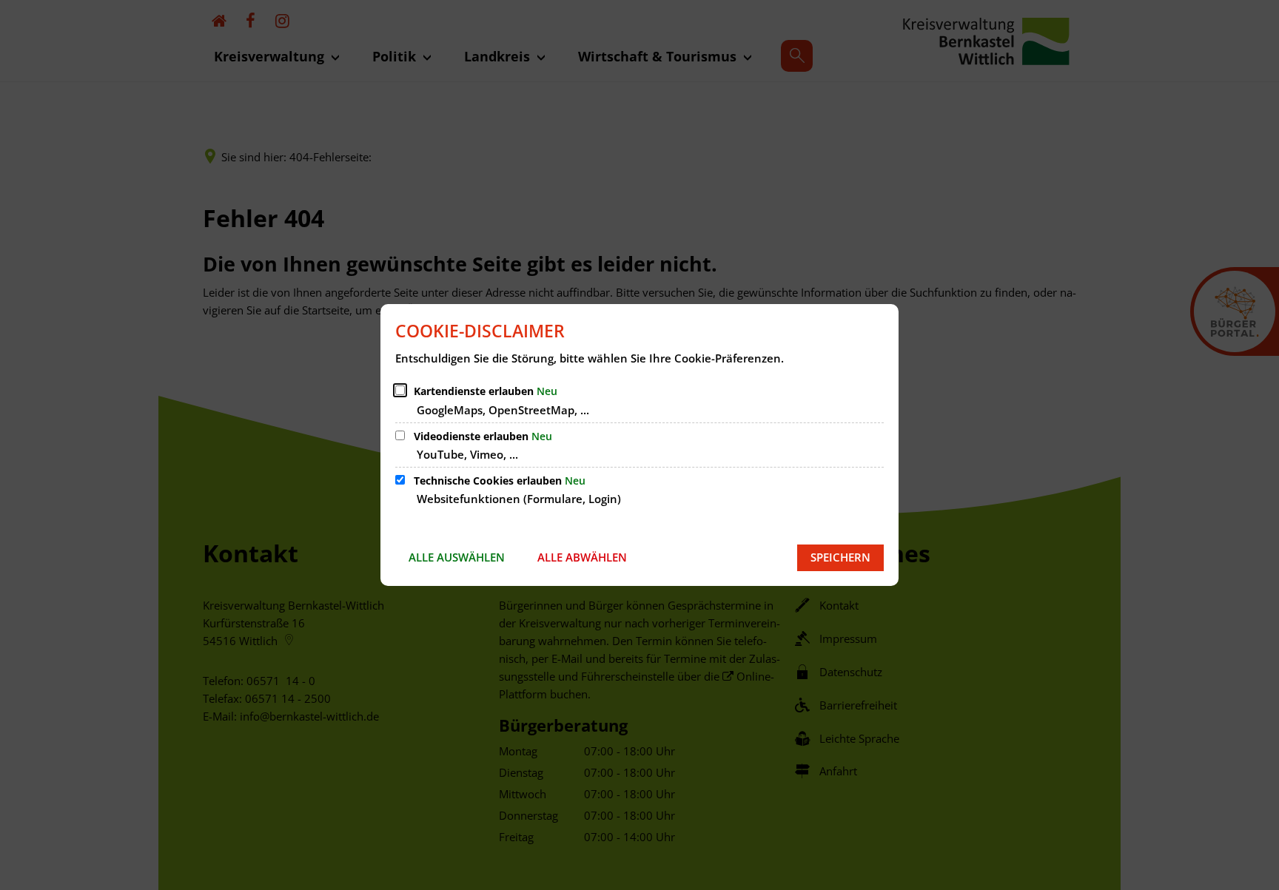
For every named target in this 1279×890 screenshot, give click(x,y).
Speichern (840, 557)
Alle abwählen (582, 557)
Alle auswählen (457, 557)
